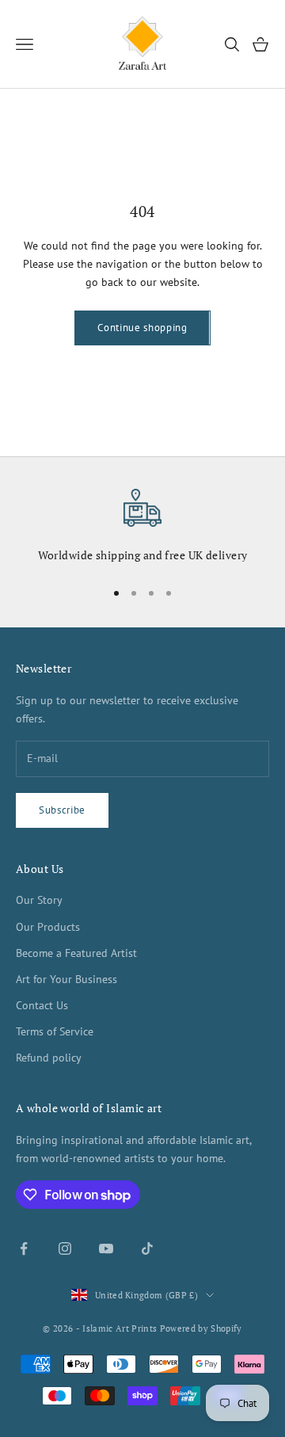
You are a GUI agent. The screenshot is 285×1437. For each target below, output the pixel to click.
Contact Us (42, 1005)
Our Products (48, 927)
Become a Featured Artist (76, 953)
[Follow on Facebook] (24, 1248)
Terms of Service (54, 1031)
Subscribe (62, 810)
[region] (142, 527)
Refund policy (49, 1057)
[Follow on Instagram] (65, 1248)
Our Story (39, 900)
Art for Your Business (66, 979)
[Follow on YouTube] (106, 1248)
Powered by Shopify (201, 1328)
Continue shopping (142, 327)
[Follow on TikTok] (147, 1248)
